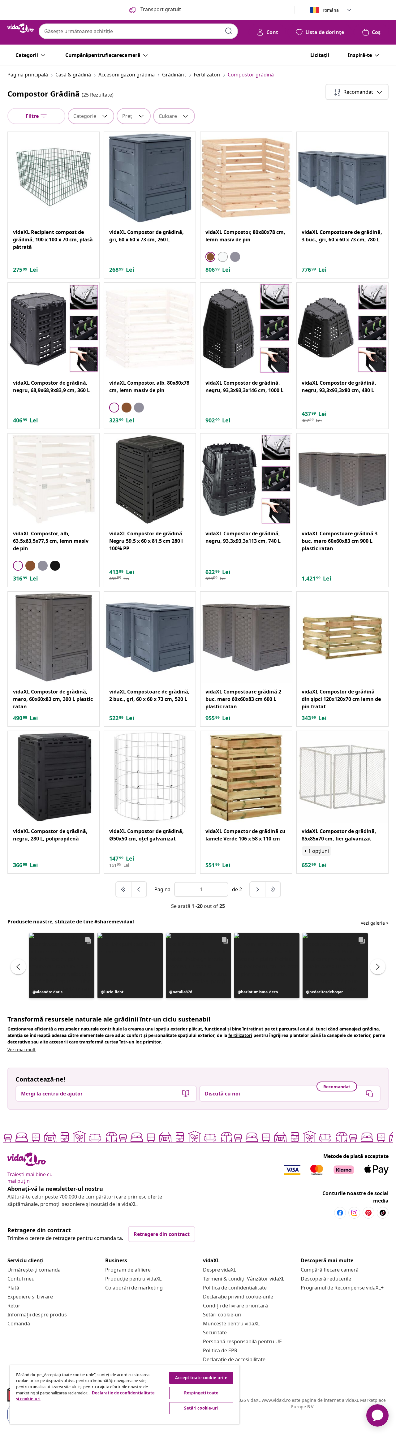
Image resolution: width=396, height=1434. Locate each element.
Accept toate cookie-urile (201, 1377)
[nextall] (272, 889)
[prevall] (123, 889)
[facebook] (340, 1213)
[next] (257, 889)
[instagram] (354, 1213)
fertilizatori (240, 1035)
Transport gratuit (160, 9)
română (331, 10)
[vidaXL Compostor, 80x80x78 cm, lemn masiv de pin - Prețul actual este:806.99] (246, 177)
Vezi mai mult (21, 1049)
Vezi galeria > (375, 923)
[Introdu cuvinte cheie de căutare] (229, 31)
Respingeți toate (201, 1393)
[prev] (138, 889)
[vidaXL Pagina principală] (20, 28)
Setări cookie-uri (222, 1314)
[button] (61, 965)
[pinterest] (368, 1213)
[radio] (210, 257)
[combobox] (138, 31)
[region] (124, 1394)
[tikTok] (383, 1213)
